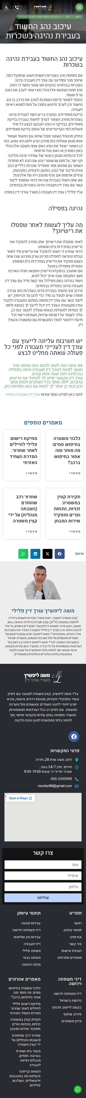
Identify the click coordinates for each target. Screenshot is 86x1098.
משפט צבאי (32, 957)
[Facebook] (73, 736)
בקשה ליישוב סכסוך (67, 1007)
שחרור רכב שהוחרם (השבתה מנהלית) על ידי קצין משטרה (22, 508)
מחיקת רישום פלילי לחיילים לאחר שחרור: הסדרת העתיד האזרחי (23, 450)
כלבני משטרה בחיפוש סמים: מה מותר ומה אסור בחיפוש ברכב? (66, 450)
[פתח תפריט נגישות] (7, 7)
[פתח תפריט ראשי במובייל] (79, 7)
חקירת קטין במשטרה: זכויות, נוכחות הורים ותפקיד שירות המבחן (66, 508)
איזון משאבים (72, 1021)
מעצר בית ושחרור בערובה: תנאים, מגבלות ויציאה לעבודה (28, 1058)
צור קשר (75, 944)
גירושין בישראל (71, 1000)
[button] (60, 554)
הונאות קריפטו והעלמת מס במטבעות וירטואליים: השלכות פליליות (25, 1078)
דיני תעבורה (32, 944)
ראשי (78, 17)
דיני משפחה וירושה (27, 930)
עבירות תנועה (31, 923)
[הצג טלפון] (17, 7)
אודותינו (76, 937)
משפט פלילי (31, 950)
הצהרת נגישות (72, 950)
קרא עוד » (74, 473)
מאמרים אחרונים (70, 957)
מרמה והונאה (31, 964)
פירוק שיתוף (72, 1014)
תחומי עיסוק (73, 930)
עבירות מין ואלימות (27, 937)
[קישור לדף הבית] (43, 8)
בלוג (67, 17)
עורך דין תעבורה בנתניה (23, 394)
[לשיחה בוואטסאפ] (78, 1089)
